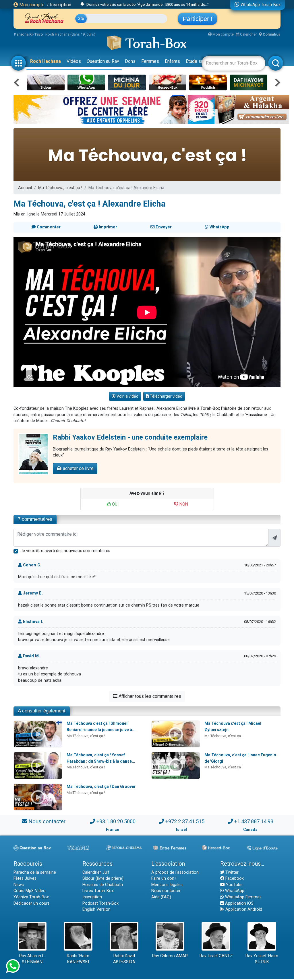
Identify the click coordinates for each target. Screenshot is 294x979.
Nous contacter (46, 821)
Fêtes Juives (24, 878)
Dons (130, 61)
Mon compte (31, 4)
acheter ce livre (78, 468)
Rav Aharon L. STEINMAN (32, 959)
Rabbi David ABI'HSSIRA (124, 959)
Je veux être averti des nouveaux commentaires (65, 550)
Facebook (234, 878)
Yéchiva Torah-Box (31, 897)
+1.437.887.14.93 (253, 821)
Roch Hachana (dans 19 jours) (70, 34)
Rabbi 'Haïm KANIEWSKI (78, 959)
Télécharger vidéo (165, 396)
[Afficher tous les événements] (82, 4)
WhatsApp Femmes (243, 897)
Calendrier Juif (95, 872)
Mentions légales (167, 884)
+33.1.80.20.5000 (116, 821)
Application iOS (239, 903)
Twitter (231, 872)
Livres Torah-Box (98, 890)
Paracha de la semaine (34, 872)
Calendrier (248, 34)
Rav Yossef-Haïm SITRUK (261, 959)
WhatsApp (234, 890)
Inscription (60, 4)
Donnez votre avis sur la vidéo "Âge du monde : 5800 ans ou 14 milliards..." (147, 4)
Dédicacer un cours (31, 903)
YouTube (234, 884)
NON (183, 504)
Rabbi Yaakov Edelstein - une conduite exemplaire (130, 437)
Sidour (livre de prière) (102, 878)
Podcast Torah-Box (100, 903)
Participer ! (197, 18)
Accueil (25, 187)
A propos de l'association (175, 872)
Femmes (150, 61)
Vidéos (74, 61)
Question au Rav (103, 61)
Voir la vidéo (127, 396)
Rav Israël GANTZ (216, 955)
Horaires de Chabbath (102, 884)
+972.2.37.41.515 (184, 821)
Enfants (172, 61)
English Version (96, 909)
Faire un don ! (163, 878)
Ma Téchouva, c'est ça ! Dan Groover (101, 786)
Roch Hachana (45, 61)
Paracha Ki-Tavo (28, 34)
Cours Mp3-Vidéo (29, 890)
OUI (115, 504)
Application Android (243, 909)
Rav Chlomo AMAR (170, 955)
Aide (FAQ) (161, 897)
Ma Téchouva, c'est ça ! (60, 187)
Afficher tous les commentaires (149, 696)
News (18, 884)
